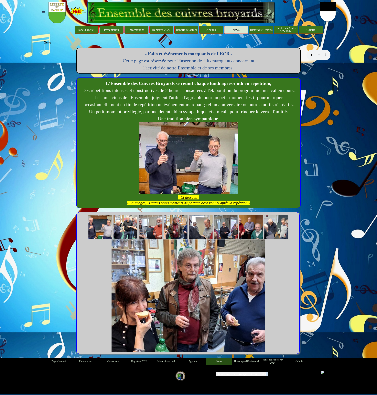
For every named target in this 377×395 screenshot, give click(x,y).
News (236, 29)
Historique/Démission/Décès (267, 29)
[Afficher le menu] (43, 12)
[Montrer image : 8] (251, 226)
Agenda (211, 29)
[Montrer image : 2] (100, 226)
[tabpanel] (188, 60)
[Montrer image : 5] (175, 226)
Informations (136, 29)
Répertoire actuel (186, 29)
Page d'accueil (86, 29)
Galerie (311, 29)
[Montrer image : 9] (276, 226)
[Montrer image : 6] (200, 226)
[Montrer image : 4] (150, 226)
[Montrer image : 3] (125, 226)
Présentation (111, 29)
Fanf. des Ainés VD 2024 (286, 29)
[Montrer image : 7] (225, 226)
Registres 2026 (161, 29)
